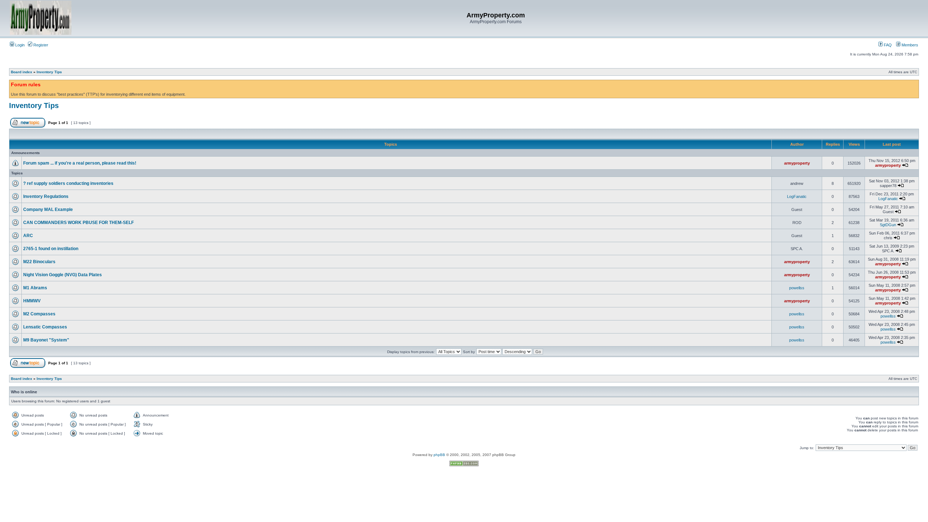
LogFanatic (797, 196)
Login (19, 45)
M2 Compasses (39, 313)
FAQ (887, 45)
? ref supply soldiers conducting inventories (68, 183)
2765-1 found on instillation (50, 248)
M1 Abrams (35, 287)
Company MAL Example (48, 209)
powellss (796, 288)
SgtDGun (888, 225)
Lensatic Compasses (45, 327)
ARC (28, 235)
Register (40, 45)
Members (909, 45)
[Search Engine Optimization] (464, 465)
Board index (21, 72)
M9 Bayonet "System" (46, 340)
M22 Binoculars (39, 261)
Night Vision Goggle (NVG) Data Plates (62, 274)
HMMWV (32, 300)
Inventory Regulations (46, 196)
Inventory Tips (49, 72)
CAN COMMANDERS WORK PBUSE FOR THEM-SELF (78, 222)
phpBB (439, 455)
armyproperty (797, 163)
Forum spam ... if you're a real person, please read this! (79, 163)
